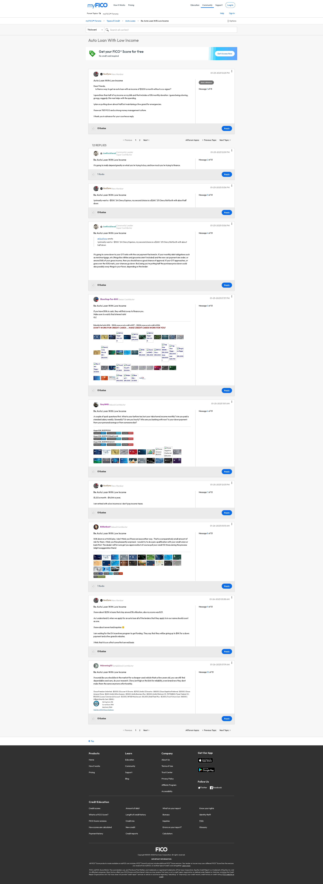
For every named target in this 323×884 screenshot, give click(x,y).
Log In (230, 5)
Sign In (232, 13)
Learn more (186, 866)
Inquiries (166, 821)
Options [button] (232, 21)
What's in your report (172, 808)
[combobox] (170, 30)
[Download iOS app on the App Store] (205, 760)
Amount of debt (133, 808)
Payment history (96, 833)
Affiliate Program (169, 785)
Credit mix (130, 821)
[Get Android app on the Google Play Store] (206, 770)
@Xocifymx (102, 238)
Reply (227, 128)
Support (218, 5)
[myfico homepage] (98, 5)
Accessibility (167, 791)
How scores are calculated (100, 827)
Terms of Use (167, 766)
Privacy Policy (168, 778)
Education (195, 5)
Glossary (203, 827)
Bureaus (166, 814)
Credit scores (94, 808)
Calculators (167, 833)
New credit (130, 827)
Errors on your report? (172, 827)
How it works (94, 766)
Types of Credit (113, 21)
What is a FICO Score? (98, 814)
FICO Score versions (97, 821)
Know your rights (206, 808)
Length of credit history (136, 814)
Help (222, 13)
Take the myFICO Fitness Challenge (103, 710)
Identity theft (205, 814)
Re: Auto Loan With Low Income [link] (155, 21)
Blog (127, 778)
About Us (166, 759)
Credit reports (132, 833)
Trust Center (167, 772)
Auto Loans (130, 21)
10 (208, 672)
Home (91, 759)
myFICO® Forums (110, 13)
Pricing (131, 5)
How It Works (119, 5)
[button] (232, 70)
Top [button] (92, 741)
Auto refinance (206, 82)
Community (207, 5)
